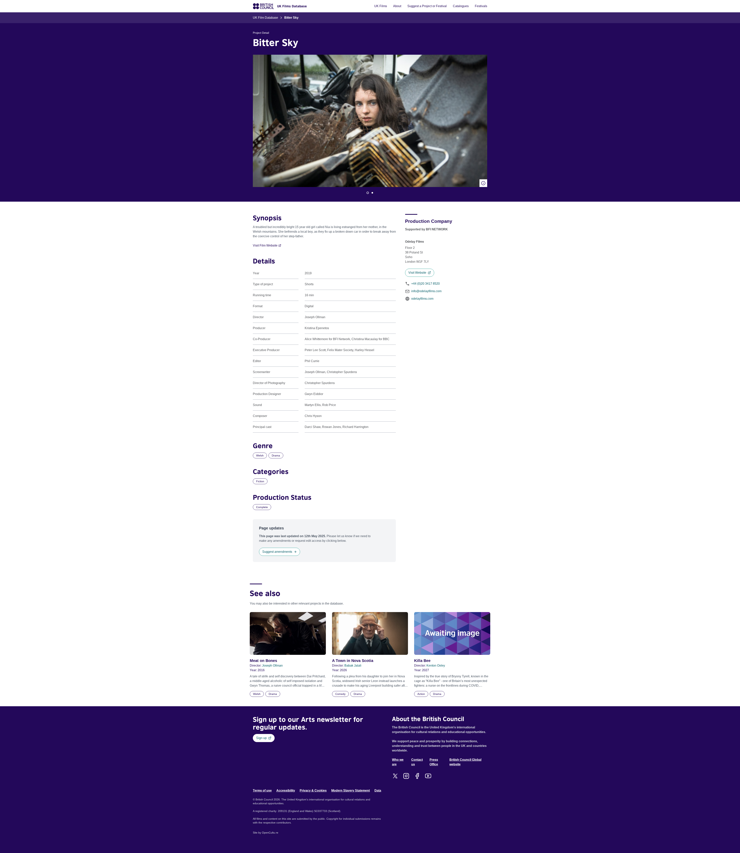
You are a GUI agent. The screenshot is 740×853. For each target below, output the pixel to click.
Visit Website (417, 272)
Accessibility (285, 790)
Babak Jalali (352, 665)
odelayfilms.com (422, 298)
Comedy (340, 693)
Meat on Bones (263, 660)
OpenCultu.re (270, 832)
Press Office (434, 762)
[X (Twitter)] (395, 776)
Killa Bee (422, 660)
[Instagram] (406, 776)
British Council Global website (465, 762)
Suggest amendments (277, 551)
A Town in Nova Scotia (352, 660)
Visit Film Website (265, 245)
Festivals (481, 6)
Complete (262, 507)
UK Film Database (265, 17)
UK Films (380, 6)
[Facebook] (417, 776)
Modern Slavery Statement (350, 790)
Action (421, 693)
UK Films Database (292, 6)
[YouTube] (428, 776)
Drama (276, 455)
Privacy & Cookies (313, 790)
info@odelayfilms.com (426, 291)
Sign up (261, 738)
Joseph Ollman (272, 665)
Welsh (260, 455)
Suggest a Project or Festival (427, 6)
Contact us (417, 762)
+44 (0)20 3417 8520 (425, 283)
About (397, 6)
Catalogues (461, 6)
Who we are (398, 762)
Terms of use (262, 790)
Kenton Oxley (435, 665)
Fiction (260, 481)
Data (377, 790)
